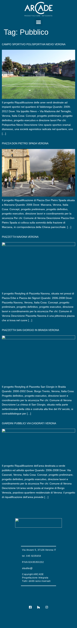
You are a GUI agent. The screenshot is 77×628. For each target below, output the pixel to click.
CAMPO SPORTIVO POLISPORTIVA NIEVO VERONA (33, 44)
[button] (38, 22)
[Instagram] (47, 607)
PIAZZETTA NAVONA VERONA (20, 236)
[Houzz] (38, 607)
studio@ (27, 568)
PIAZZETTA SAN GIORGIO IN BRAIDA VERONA (30, 330)
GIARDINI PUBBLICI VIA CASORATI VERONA (29, 423)
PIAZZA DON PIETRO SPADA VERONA (25, 143)
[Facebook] (30, 607)
